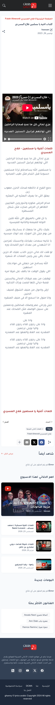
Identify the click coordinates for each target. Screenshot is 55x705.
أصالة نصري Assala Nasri (36, 615)
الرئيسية (46, 686)
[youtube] (27, 670)
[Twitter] (34, 442)
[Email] (27, 442)
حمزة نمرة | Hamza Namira (35, 627)
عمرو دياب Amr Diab (38, 621)
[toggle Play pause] (5, 139)
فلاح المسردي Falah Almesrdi (20, 18)
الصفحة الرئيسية (44, 18)
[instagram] (20, 670)
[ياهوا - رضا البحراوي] (43, 564)
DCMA (29, 686)
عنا (37, 686)
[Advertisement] (27, 376)
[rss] (13, 670)
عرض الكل (8, 453)
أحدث (48, 422)
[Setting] (44, 139)
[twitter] (35, 670)
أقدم (7, 422)
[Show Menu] (50, 5)
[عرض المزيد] (19, 442)
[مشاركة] (5, 31)
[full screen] (49, 139)
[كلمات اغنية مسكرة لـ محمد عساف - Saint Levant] (43, 526)
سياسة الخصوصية (14, 686)
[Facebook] (41, 442)
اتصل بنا (27, 690)
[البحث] (4, 5)
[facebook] (42, 670)
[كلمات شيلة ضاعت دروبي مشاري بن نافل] (43, 545)
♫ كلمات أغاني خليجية (35, 429)
